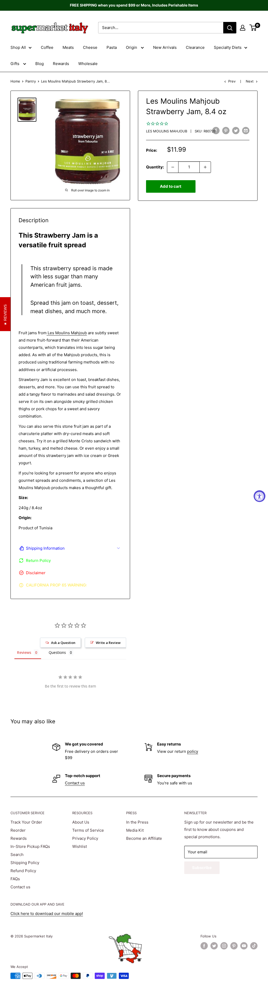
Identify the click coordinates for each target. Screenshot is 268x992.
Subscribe (202, 867)
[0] (253, 28)
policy (192, 751)
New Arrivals (165, 47)
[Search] (229, 27)
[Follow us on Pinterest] (234, 945)
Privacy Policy (85, 838)
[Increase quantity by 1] (205, 167)
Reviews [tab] (24, 652)
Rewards (61, 63)
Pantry (30, 81)
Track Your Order (26, 822)
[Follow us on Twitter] (214, 945)
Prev (232, 81)
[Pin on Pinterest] (226, 130)
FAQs (15, 878)
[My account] (242, 28)
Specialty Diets (228, 47)
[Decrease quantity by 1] (172, 167)
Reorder (18, 830)
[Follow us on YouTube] (244, 945)
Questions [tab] (57, 652)
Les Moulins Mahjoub (166, 131)
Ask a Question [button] (63, 642)
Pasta (112, 47)
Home (15, 81)
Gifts (15, 63)
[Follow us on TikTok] (254, 945)
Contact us (75, 782)
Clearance (195, 47)
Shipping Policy (24, 862)
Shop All (18, 47)
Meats (68, 47)
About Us (80, 822)
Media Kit (135, 830)
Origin (132, 47)
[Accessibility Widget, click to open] (259, 496)
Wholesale (88, 63)
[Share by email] (245, 130)
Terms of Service (88, 830)
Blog (39, 63)
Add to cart (170, 186)
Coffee (47, 47)
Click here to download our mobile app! (46, 913)
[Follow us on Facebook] (204, 945)
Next (250, 81)
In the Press (137, 822)
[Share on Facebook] (216, 130)
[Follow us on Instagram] (224, 945)
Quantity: (155, 167)
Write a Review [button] (108, 642)
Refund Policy (23, 870)
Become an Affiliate (144, 838)
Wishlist (79, 846)
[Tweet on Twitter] (235, 130)
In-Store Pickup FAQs (30, 846)
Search (17, 854)
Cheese (90, 47)
